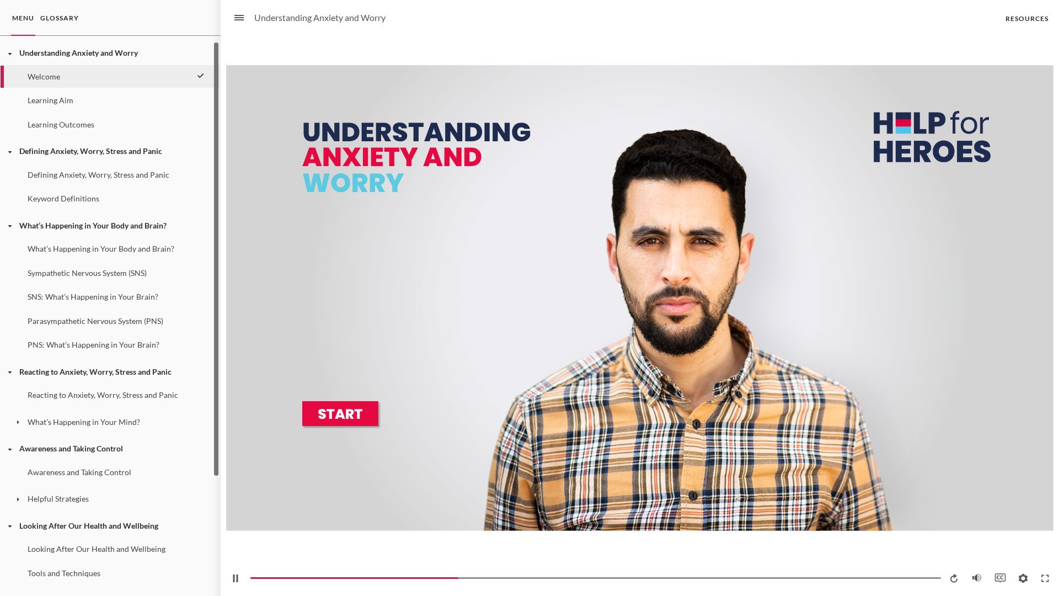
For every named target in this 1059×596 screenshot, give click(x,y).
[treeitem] (110, 88)
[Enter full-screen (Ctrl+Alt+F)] (1045, 578)
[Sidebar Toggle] (234, 18)
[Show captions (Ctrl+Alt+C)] (1000, 578)
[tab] (23, 18)
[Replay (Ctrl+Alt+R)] (954, 578)
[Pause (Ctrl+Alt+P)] (235, 578)
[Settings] (1023, 578)
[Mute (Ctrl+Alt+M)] (977, 578)
